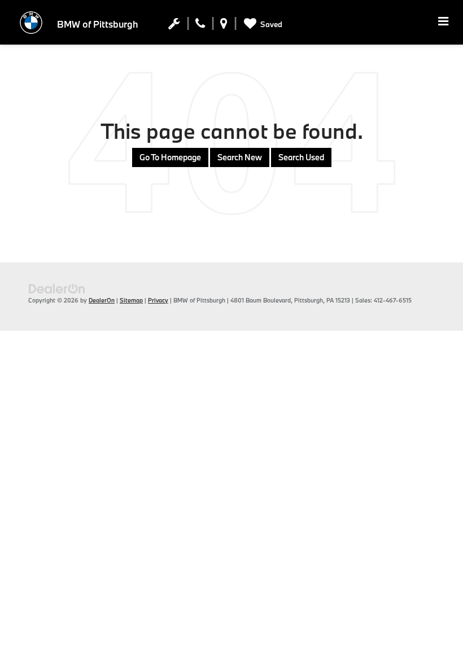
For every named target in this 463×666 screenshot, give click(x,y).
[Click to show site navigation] (443, 22)
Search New (239, 157)
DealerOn (102, 300)
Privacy (158, 300)
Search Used (301, 157)
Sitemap (131, 300)
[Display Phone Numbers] (200, 26)
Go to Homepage (170, 157)
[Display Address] (223, 26)
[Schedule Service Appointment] (174, 26)
